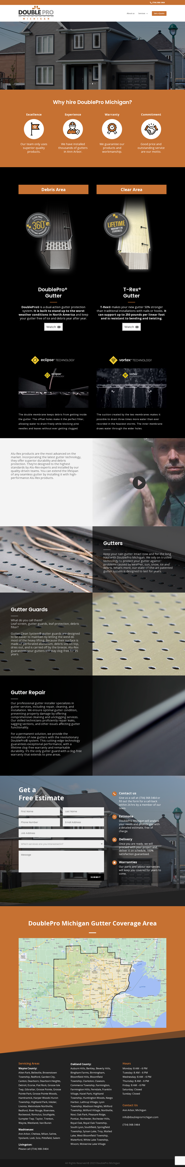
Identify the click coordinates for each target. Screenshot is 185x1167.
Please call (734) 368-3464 (33, 1148)
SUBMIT (96, 877)
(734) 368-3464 (131, 1124)
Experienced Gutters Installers (92, 44)
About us (131, 13)
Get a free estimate (92, 62)
